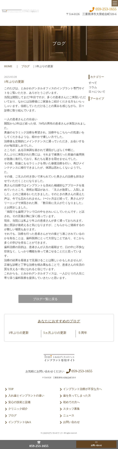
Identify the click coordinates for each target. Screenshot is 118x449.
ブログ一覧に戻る (45, 299)
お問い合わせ (71, 422)
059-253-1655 (106, 9)
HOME (8, 66)
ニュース (68, 415)
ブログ (25, 66)
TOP (11, 389)
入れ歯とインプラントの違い (26, 395)
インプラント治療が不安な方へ (82, 389)
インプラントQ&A (19, 422)
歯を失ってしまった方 (77, 395)
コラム (93, 87)
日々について (97, 91)
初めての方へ (71, 402)
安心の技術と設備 (19, 402)
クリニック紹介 (18, 408)
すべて (93, 82)
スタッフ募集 (71, 408)
